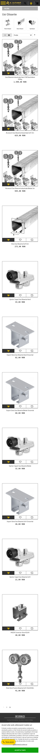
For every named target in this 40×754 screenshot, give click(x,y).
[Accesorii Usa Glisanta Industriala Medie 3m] (20, 168)
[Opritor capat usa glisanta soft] (20, 557)
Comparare (32, 73)
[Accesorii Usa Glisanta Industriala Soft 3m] (20, 113)
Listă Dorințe (20, 73)
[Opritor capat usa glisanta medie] (20, 446)
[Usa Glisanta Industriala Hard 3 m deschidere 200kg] (20, 57)
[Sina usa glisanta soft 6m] (20, 224)
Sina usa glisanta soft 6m (20, 244)
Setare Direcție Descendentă (34, 35)
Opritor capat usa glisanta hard (20, 299)
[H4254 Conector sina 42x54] (20, 612)
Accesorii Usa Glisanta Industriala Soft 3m (20, 133)
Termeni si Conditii (14, 722)
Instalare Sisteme (25, 722)
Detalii (8, 73)
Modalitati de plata (18, 720)
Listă (9, 35)
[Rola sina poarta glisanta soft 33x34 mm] (20, 668)
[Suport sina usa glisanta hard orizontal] (20, 335)
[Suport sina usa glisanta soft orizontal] (20, 501)
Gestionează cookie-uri (20, 744)
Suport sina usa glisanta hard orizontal (20, 355)
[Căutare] (25, 3)
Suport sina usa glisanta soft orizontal (20, 521)
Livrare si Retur (28, 720)
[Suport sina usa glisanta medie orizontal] (20, 390)
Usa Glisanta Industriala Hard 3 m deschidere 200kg (20, 78)
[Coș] (37, 3)
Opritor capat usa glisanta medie (20, 466)
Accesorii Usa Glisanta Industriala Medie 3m (20, 188)
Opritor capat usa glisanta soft (20, 577)
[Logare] (31, 3)
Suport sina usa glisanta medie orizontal (20, 410)
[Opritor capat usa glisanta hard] (20, 279)
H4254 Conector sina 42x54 (20, 632)
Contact (9, 720)
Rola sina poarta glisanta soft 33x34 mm (20, 688)
